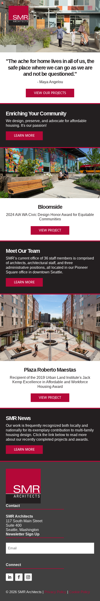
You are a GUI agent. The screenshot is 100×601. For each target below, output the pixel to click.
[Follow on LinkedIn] (9, 577)
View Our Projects (50, 93)
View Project (50, 230)
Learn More (24, 136)
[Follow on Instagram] (28, 577)
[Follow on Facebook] (19, 577)
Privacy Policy (55, 592)
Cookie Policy (79, 592)
